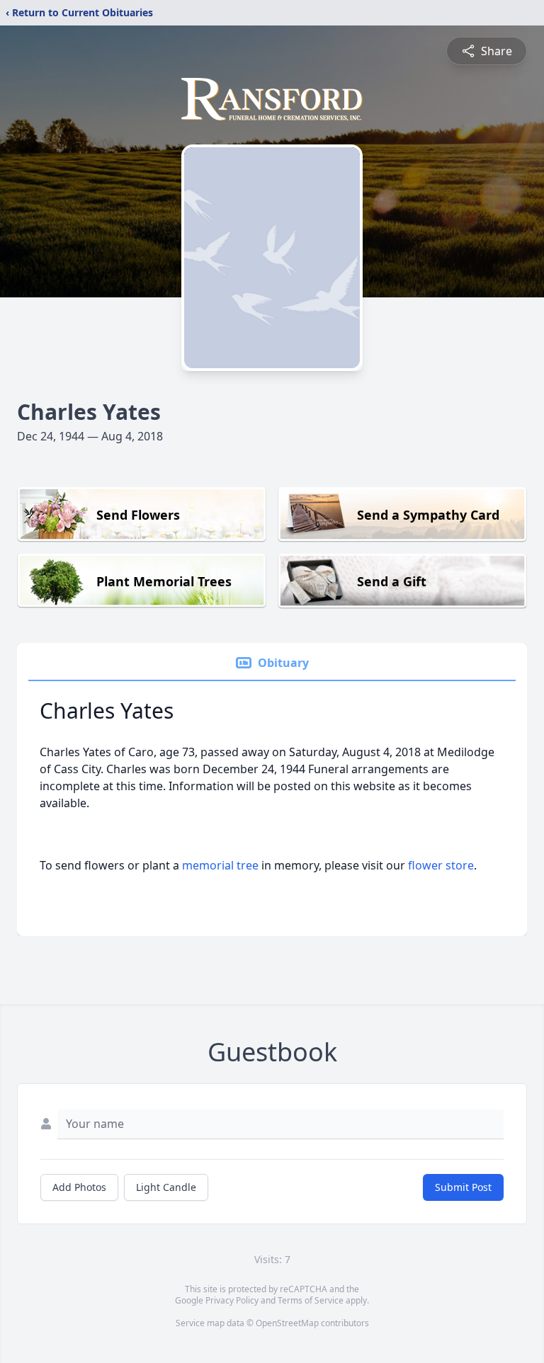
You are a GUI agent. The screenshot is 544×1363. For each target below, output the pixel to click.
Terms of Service (311, 1300)
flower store (441, 865)
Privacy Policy (232, 1300)
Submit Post (463, 1187)
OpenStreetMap (287, 1323)
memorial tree (220, 865)
